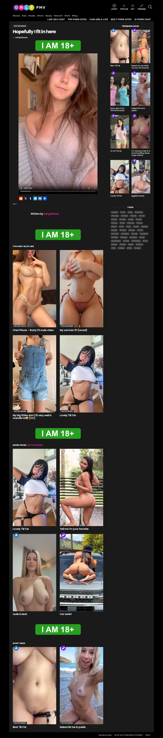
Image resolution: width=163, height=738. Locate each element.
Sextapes (117, 241)
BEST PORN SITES (121, 19)
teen (115, 244)
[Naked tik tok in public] (81, 685)
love (141, 230)
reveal (134, 237)
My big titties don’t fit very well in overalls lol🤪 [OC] (32, 417)
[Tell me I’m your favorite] (81, 487)
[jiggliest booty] (140, 176)
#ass (24, 15)
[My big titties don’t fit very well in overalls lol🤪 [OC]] (34, 373)
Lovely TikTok (68, 415)
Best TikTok (19, 727)
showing (137, 241)
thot (131, 244)
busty (134, 216)
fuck (114, 226)
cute (115, 219)
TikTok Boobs (67, 326)
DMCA (148, 735)
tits (114, 248)
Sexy (127, 241)
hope (124, 230)
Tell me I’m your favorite (74, 529)
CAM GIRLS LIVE (98, 19)
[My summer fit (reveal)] (81, 288)
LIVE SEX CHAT (56, 19)
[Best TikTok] (34, 685)
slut (146, 241)
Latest (114, 9)
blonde (139, 212)
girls (137, 226)
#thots (40, 15)
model (115, 234)
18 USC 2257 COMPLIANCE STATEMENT (129, 735)
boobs (115, 216)
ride (142, 237)
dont (139, 219)
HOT (132, 9)
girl (129, 226)
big (131, 212)
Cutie (123, 219)
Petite (115, 237)
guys (115, 230)
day (131, 219)
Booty (125, 216)
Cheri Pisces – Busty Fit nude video (33, 330)
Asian (115, 212)
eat (123, 223)
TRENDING (141, 9)
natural (126, 234)
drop (115, 223)
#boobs (16, 15)
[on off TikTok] (119, 131)
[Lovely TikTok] (81, 374)
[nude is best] (34, 572)
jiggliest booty (137, 196)
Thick (124, 244)
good (145, 226)
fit (15, 204)
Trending (63, 535)
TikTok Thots (20, 326)
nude (135, 234)
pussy (124, 237)
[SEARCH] (150, 7)
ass (123, 212)
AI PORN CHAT (142, 19)
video (138, 248)
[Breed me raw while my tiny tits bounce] (140, 46)
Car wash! (66, 614)
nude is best (20, 614)
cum (143, 216)
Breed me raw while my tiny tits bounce (140, 66)
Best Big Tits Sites (105, 735)
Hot (16, 535)
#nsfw (67, 15)
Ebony (131, 223)
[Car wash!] (81, 572)
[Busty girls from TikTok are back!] (119, 89)
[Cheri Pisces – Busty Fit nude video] (34, 288)
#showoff (58, 15)
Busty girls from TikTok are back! (117, 109)
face (140, 223)
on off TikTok (115, 151)
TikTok (140, 244)
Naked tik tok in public (73, 727)
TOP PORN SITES (77, 19)
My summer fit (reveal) (73, 330)
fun (122, 226)
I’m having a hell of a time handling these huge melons (140, 153)
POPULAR (124, 9)
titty (130, 248)
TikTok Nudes (67, 411)
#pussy (48, 15)
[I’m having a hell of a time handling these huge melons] (140, 131)
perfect (145, 234)
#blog (74, 15)
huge (133, 230)
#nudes (31, 15)
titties (122, 248)
